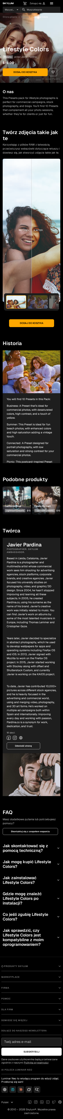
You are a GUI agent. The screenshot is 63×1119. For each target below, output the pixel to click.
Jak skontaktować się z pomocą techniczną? (31, 848)
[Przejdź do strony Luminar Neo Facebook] (29, 1102)
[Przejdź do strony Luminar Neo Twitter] (54, 1102)
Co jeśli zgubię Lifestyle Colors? (31, 917)
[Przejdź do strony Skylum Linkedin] (42, 1102)
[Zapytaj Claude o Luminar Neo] (20, 1089)
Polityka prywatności (36, 1062)
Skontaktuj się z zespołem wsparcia (30, 831)
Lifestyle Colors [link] (40, 16)
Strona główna (10, 16)
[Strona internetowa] (21, 738)
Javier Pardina (29, 56)
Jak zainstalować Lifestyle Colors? (31, 880)
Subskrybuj (31, 1051)
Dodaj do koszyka (25, 72)
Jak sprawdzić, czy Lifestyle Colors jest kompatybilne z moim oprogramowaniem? (31, 937)
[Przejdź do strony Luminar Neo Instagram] (35, 1102)
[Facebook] (9, 738)
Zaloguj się (38, 3)
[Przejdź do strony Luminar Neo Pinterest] (60, 1102)
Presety (25, 16)
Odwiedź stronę (23, 745)
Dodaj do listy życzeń (16, 494)
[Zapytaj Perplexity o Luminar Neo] (12, 1089)
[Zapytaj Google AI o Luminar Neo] (37, 1089)
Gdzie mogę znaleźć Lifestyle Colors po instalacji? (31, 898)
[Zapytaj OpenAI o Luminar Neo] (4, 1089)
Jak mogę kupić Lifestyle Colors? (31, 864)
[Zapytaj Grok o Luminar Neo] (29, 1089)
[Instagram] (15, 738)
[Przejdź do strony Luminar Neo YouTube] (48, 1102)
